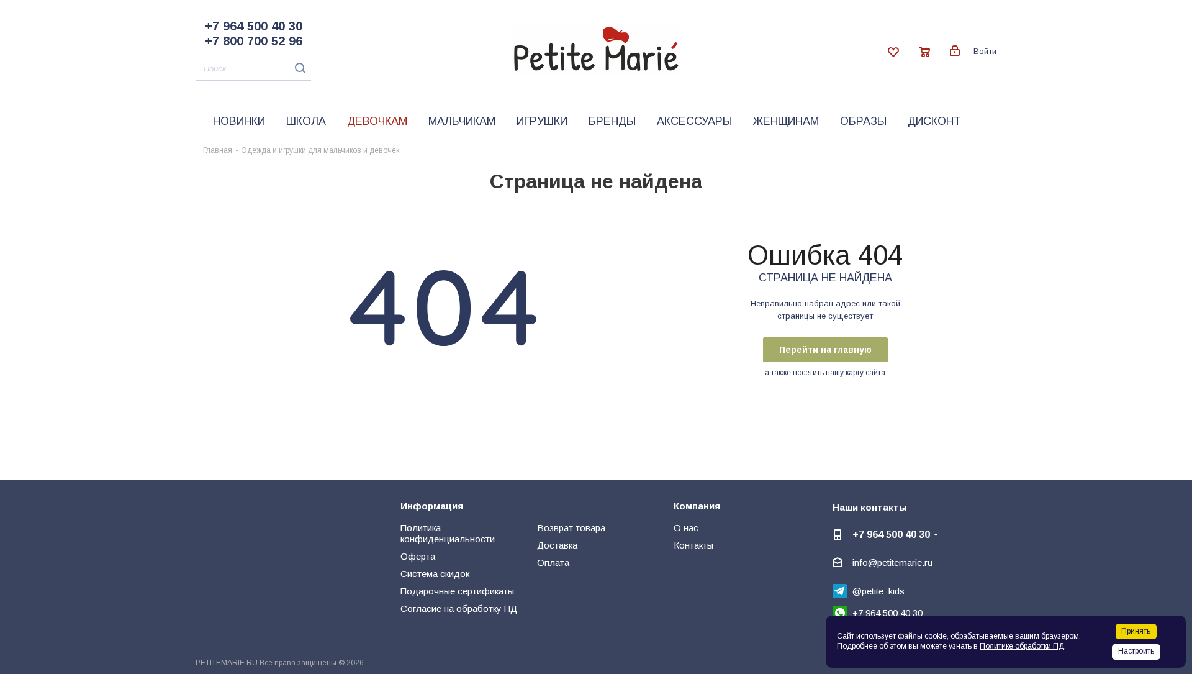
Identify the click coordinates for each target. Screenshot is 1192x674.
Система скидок (434, 573)
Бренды (612, 121)
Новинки (239, 121)
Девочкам (377, 121)
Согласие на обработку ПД (458, 608)
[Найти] (297, 68)
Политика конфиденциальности (447, 533)
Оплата (553, 562)
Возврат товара (571, 527)
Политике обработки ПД (1022, 646)
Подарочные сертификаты (457, 591)
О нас (686, 527)
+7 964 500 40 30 (253, 26)
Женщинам (786, 121)
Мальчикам (461, 121)
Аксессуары (694, 121)
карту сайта (865, 372)
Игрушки (542, 121)
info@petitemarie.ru (892, 562)
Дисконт (934, 121)
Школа (306, 121)
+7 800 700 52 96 (253, 41)
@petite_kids (878, 591)
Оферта (417, 556)
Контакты (693, 545)
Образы (863, 121)
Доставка (557, 545)
